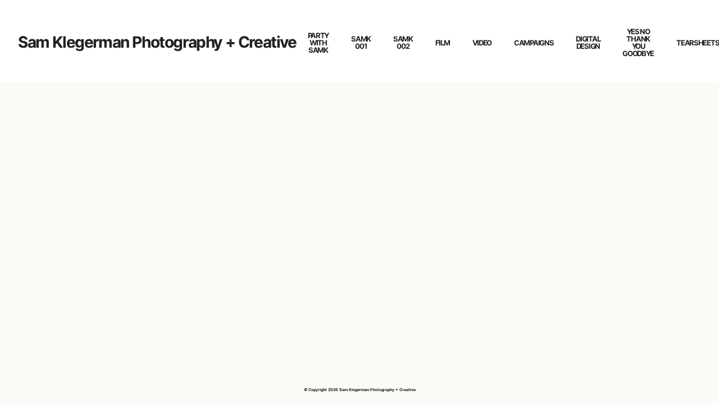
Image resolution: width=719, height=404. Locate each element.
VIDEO (482, 42)
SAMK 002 (403, 42)
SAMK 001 (361, 42)
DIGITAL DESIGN (588, 42)
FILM (442, 42)
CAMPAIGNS (533, 42)
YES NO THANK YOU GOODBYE (638, 42)
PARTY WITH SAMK (318, 42)
